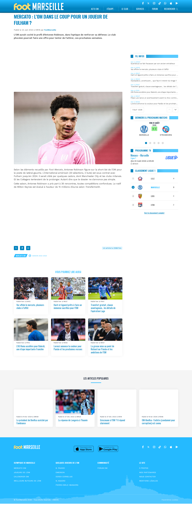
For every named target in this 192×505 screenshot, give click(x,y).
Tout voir (137, 110)
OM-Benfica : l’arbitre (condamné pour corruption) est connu (158, 421)
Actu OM (95, 8)
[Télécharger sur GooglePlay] (177, 3)
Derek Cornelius (64, 477)
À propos (143, 468)
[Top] (185, 499)
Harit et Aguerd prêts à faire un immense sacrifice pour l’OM (68, 306)
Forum (155, 8)
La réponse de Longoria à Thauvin (73, 420)
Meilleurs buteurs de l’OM (27, 481)
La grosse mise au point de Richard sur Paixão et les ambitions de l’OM (102, 349)
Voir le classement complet (154, 212)
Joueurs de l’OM (22, 472)
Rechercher (169, 8)
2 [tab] (150, 143)
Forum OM (102, 468)
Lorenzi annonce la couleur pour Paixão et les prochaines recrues (68, 347)
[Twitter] (148, 3)
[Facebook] (143, 3)
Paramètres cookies (170, 500)
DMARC (56, 500)
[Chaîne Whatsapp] (165, 3)
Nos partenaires (147, 472)
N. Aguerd (60, 481)
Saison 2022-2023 (39, 256)
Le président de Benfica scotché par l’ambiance (32, 421)
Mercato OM (21, 255)
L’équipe (110, 8)
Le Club (125, 8)
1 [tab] (146, 143)
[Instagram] (154, 3)
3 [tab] (154, 143)
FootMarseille (50, 30)
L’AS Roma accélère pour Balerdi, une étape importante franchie (30, 347)
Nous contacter (147, 477)
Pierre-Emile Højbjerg (67, 485)
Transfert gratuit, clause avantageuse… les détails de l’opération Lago (103, 308)
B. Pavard (60, 468)
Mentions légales (148, 481)
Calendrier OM (21, 477)
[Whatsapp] (28, 248)
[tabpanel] (154, 130)
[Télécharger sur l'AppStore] (171, 3)
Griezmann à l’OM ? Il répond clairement (112, 421)
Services (140, 8)
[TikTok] (160, 3)
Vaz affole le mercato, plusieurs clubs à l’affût (30, 306)
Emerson (60, 472)
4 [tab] (159, 143)
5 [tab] (163, 143)
